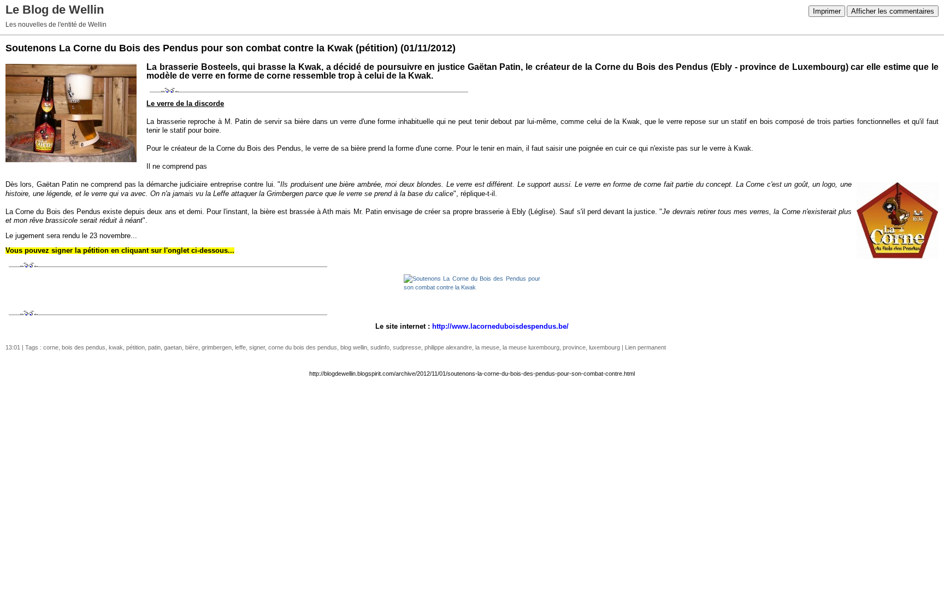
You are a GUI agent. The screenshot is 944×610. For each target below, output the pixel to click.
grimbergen (217, 347)
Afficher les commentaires (892, 11)
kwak (116, 347)
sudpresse (407, 347)
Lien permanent (645, 347)
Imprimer (827, 11)
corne (50, 347)
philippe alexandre (448, 347)
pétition (135, 347)
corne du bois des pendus (302, 347)
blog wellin (353, 347)
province (574, 347)
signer (257, 347)
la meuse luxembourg (531, 347)
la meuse (487, 347)
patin (154, 347)
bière (191, 347)
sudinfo (380, 347)
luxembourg (604, 347)
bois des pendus (83, 347)
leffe (240, 347)
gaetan (173, 347)
